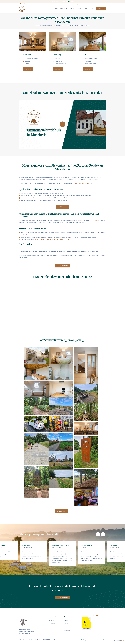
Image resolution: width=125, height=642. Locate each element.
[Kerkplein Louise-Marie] (61, 460)
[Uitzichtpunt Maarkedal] (61, 406)
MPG (122, 640)
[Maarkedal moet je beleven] (86, 452)
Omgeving (72, 8)
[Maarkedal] (86, 478)
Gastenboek (80, 8)
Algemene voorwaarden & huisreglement (78, 639)
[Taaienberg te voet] (36, 449)
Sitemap (105, 639)
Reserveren (67, 630)
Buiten (50, 627)
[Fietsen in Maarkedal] (61, 442)
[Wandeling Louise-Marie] (61, 479)
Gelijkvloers (52, 620)
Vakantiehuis (63, 8)
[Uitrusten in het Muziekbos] (86, 393)
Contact (92, 8)
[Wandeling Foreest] (86, 412)
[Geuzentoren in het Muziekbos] (36, 482)
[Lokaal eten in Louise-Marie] (86, 496)
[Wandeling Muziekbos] (36, 406)
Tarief (86, 8)
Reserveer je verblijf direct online (82, 183)
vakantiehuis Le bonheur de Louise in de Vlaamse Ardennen (52, 239)
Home (56, 8)
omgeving (98, 220)
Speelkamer (52, 623)
